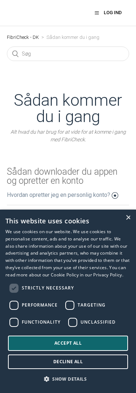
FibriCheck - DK (23, 37)
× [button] (128, 217)
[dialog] (68, 301)
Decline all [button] (68, 361)
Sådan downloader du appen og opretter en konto (62, 176)
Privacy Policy (107, 275)
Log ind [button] (113, 12)
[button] (97, 13)
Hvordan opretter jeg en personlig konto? (58, 194)
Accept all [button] (68, 343)
